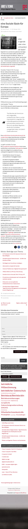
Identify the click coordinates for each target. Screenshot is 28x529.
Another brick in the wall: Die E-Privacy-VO (14, 274)
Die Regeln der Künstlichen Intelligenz (12, 263)
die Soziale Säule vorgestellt (8, 66)
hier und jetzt (16, 243)
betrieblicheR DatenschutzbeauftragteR (8, 393)
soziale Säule (17, 295)
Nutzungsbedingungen (7, 482)
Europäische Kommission (9, 293)
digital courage (5, 459)
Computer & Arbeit (7, 454)
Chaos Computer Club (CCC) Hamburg (12, 449)
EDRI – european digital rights (9, 464)
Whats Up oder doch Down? (5, 303)
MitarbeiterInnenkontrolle (7, 295)
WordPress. (24, 492)
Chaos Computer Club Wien (9, 451)
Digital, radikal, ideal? (21, 303)
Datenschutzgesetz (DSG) (5, 400)
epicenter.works (6, 467)
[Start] (1, 18)
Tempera (17, 492)
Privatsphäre (5, 415)
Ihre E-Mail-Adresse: (6, 371)
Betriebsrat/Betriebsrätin (12, 395)
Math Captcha (4, 342)
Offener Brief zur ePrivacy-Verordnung (12, 271)
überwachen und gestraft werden (11, 266)
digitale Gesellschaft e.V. (8, 461)
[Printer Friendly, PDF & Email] (3, 35)
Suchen (3, 357)
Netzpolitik (5, 469)
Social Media (13, 414)
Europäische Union (8, 18)
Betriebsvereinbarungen (10, 398)
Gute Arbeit (19, 31)
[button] (15, 247)
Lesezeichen (5, 298)
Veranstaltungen (20, 415)
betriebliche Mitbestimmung (8, 386)
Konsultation (16, 223)
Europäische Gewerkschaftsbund (11, 146)
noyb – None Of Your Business (9, 472)
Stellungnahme (19, 148)
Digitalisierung (14, 400)
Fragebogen (11, 232)
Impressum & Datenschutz (14, 490)
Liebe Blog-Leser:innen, (8, 423)
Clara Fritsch (5, 29)
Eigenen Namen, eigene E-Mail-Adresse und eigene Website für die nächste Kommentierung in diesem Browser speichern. (13, 338)
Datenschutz (17, 482)
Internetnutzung (4, 409)
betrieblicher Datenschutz (13, 390)
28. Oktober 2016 (15, 29)
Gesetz (13, 31)
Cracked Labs (5, 456)
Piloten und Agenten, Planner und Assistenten (14, 440)
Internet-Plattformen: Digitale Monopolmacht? (15, 268)
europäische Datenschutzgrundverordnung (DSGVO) (12, 405)
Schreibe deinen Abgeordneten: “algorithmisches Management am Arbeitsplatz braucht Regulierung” (15, 288)
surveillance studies (7, 474)
